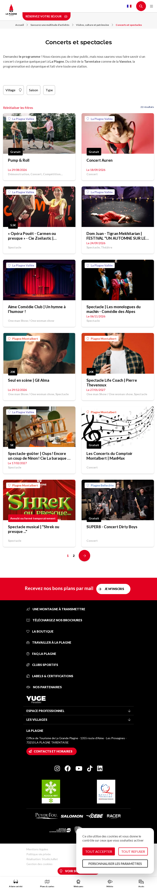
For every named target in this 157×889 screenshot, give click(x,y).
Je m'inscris (114, 589)
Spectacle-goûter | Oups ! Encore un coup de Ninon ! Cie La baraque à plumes (38, 455)
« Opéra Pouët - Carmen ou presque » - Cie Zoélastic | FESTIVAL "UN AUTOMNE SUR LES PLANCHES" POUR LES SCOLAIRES (39, 235)
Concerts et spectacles (129, 24)
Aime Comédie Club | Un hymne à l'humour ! (37, 309)
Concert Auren (99, 160)
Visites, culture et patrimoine (92, 24)
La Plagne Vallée (23, 119)
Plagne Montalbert (25, 338)
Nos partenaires (47, 687)
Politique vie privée (38, 854)
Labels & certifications (52, 676)
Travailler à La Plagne (51, 642)
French (129, 6)
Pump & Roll (18, 160)
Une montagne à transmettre (58, 609)
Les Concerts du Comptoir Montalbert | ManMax (109, 455)
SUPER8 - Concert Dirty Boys (111, 526)
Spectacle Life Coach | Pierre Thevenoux (111, 382)
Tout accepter (98, 851)
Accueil (19, 24)
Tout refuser (133, 851)
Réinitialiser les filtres (18, 107)
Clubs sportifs (44, 665)
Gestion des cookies (39, 864)
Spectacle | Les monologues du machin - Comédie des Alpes (113, 309)
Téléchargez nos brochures (57, 620)
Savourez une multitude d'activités (49, 24)
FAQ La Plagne (43, 653)
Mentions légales (37, 849)
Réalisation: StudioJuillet (42, 859)
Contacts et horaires (53, 751)
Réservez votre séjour (44, 16)
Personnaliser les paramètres (115, 863)
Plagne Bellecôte (102, 485)
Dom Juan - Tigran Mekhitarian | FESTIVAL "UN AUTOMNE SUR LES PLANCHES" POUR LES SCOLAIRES (117, 235)
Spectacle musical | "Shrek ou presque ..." (33, 529)
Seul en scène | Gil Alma (28, 380)
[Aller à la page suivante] (84, 555)
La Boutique (42, 631)
